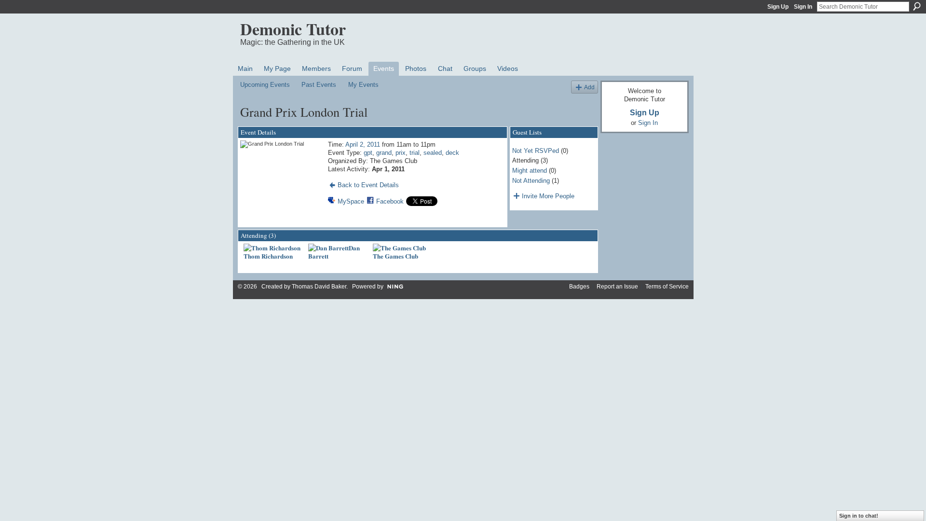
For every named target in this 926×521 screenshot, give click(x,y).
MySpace (351, 201)
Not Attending (531, 180)
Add (589, 87)
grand (384, 152)
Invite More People (548, 196)
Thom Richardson (268, 255)
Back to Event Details (368, 185)
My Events (363, 84)
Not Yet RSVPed (535, 150)
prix (400, 152)
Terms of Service (667, 286)
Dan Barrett (334, 251)
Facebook (390, 201)
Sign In (803, 6)
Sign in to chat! (858, 516)
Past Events (318, 84)
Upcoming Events (265, 84)
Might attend (529, 170)
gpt (368, 152)
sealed (432, 152)
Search (917, 6)
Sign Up (778, 6)
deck (452, 152)
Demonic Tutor (293, 29)
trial (414, 152)
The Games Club (395, 255)
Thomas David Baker (319, 286)
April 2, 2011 (362, 144)
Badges (579, 286)
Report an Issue (617, 286)
